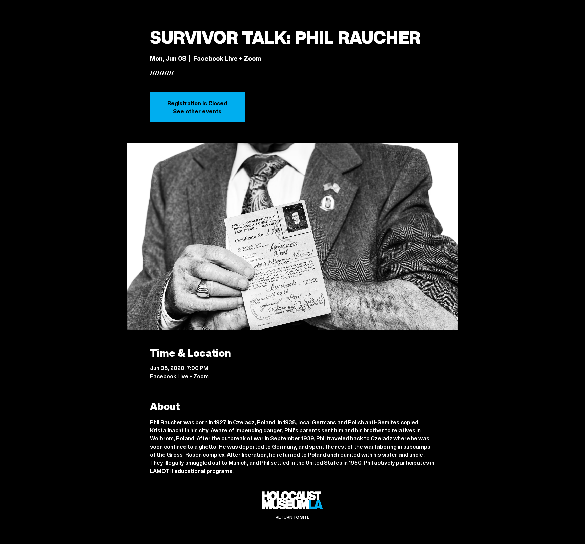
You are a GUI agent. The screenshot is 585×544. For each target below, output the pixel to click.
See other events (197, 111)
